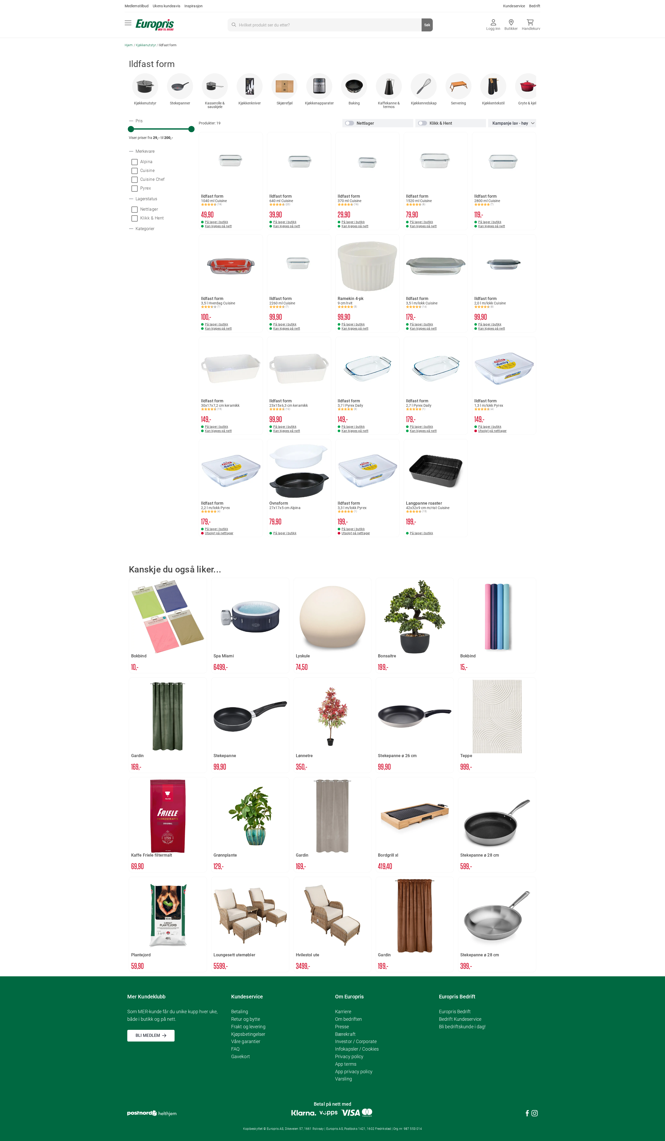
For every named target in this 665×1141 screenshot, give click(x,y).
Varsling (343, 1079)
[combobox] (330, 24)
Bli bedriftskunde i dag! (462, 1026)
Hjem (129, 45)
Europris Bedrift (455, 1011)
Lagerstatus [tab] (146, 199)
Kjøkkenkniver (249, 103)
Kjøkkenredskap (424, 103)
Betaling (239, 1011)
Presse (342, 1026)
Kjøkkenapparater (319, 103)
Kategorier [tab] (144, 229)
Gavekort (240, 1056)
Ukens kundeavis (166, 6)
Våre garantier (245, 1041)
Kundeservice (514, 6)
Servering (458, 103)
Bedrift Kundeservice (460, 1019)
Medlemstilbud (137, 6)
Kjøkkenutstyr (146, 45)
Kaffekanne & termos (389, 105)
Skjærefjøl (284, 103)
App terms (345, 1064)
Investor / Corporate (356, 1041)
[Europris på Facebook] (527, 1114)
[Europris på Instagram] (534, 1114)
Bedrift (534, 6)
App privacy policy (354, 1071)
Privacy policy (349, 1056)
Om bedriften (348, 1019)
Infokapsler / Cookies (357, 1049)
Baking (354, 103)
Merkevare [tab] (145, 151)
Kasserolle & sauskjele (215, 105)
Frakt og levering (248, 1026)
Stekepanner (180, 103)
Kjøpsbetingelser (248, 1034)
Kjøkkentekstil (493, 103)
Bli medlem (148, 1035)
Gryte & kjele (528, 103)
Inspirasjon (193, 6)
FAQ (235, 1049)
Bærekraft (345, 1034)
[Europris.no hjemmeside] (155, 25)
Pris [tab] (139, 121)
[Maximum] (191, 129)
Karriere (343, 1011)
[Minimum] (131, 129)
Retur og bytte (245, 1019)
